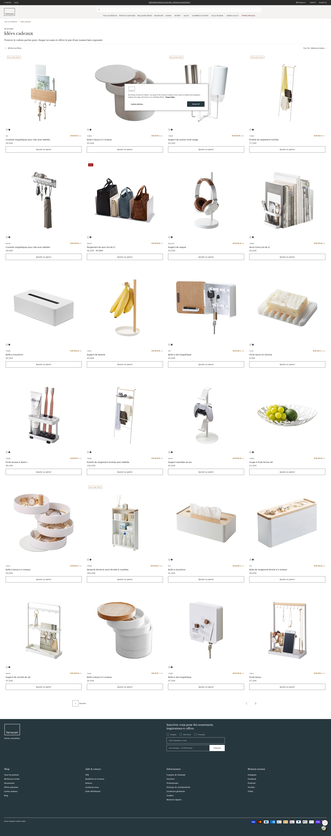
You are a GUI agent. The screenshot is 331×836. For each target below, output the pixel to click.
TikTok (250, 791)
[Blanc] (7, 130)
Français (301, 2)
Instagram (252, 775)
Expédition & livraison (94, 779)
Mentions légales (174, 799)
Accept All (196, 104)
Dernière (83, 703)
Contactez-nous (92, 787)
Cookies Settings (137, 104)
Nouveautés (9, 783)
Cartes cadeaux (11, 791)
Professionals (172, 783)
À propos (7, 2)
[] (323, 2)
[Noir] (9, 130)
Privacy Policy (170, 97)
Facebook (252, 779)
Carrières (171, 779)
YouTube (251, 787)
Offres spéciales (11, 787)
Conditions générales (176, 791)
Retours (88, 783)
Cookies (170, 795)
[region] (166, 97)
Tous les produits (10, 21)
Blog (16, 2)
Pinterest (252, 783)
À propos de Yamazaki (176, 775)
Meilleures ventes (12, 779)
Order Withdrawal (92, 791)
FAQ (87, 775)
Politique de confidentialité (178, 787)
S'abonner (217, 748)
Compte (313, 2)
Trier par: (313, 48)
